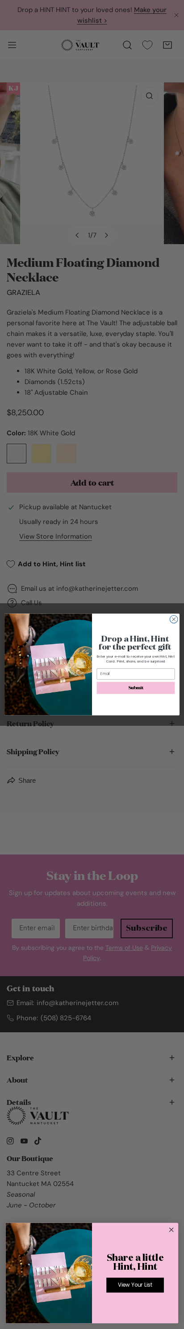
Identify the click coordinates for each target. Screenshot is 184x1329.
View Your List (135, 1284)
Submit (136, 688)
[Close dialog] (174, 619)
